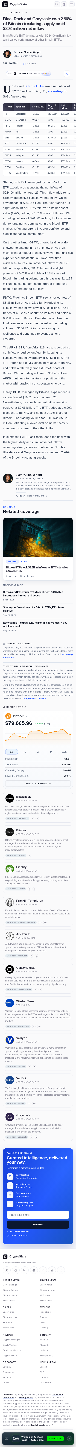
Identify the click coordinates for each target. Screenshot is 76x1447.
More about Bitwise (16, 855)
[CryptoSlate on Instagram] (52, 1270)
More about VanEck (15, 1103)
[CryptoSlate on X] (7, 1270)
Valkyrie (21, 1038)
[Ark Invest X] (31, 956)
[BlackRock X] (32, 818)
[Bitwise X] (29, 855)
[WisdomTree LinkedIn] (38, 1026)
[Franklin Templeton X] (40, 922)
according (55, 91)
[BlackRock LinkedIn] (37, 818)
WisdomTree (25, 1001)
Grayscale (23, 1115)
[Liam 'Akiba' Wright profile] (8, 478)
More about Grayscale (17, 1137)
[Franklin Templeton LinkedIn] (45, 922)
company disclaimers (34, 698)
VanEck (21, 1078)
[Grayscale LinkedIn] (36, 1137)
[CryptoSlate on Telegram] (34, 1270)
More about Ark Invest (17, 956)
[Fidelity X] (29, 889)
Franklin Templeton (29, 900)
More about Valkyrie (16, 1067)
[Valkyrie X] (29, 1066)
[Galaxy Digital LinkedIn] (40, 989)
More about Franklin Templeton (21, 922)
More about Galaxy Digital (19, 989)
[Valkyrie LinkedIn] (34, 1066)
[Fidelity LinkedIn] (34, 889)
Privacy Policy (26, 1397)
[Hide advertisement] (69, 1438)
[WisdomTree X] (34, 1026)
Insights (14, 13)
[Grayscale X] (31, 1137)
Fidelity (21, 867)
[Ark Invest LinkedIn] (36, 956)
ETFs (25, 13)
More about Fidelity (16, 889)
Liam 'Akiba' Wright (29, 52)
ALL (64, 752)
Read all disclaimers (40, 1425)
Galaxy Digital (25, 967)
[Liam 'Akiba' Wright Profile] (7, 54)
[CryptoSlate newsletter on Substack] (25, 1270)
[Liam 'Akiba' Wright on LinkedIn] (20, 496)
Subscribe (38, 1225)
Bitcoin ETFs (34, 86)
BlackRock (23, 796)
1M (38, 752)
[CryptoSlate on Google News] (16, 1270)
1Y (51, 752)
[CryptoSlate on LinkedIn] (43, 1270)
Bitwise (21, 830)
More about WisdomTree (18, 1026)
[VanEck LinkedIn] (34, 1103)
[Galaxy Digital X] (35, 989)
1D (11, 752)
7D (24, 752)
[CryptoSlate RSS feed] (61, 1270)
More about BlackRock (17, 818)
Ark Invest (23, 934)
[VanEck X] (29, 1103)
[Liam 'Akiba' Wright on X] (17, 496)
